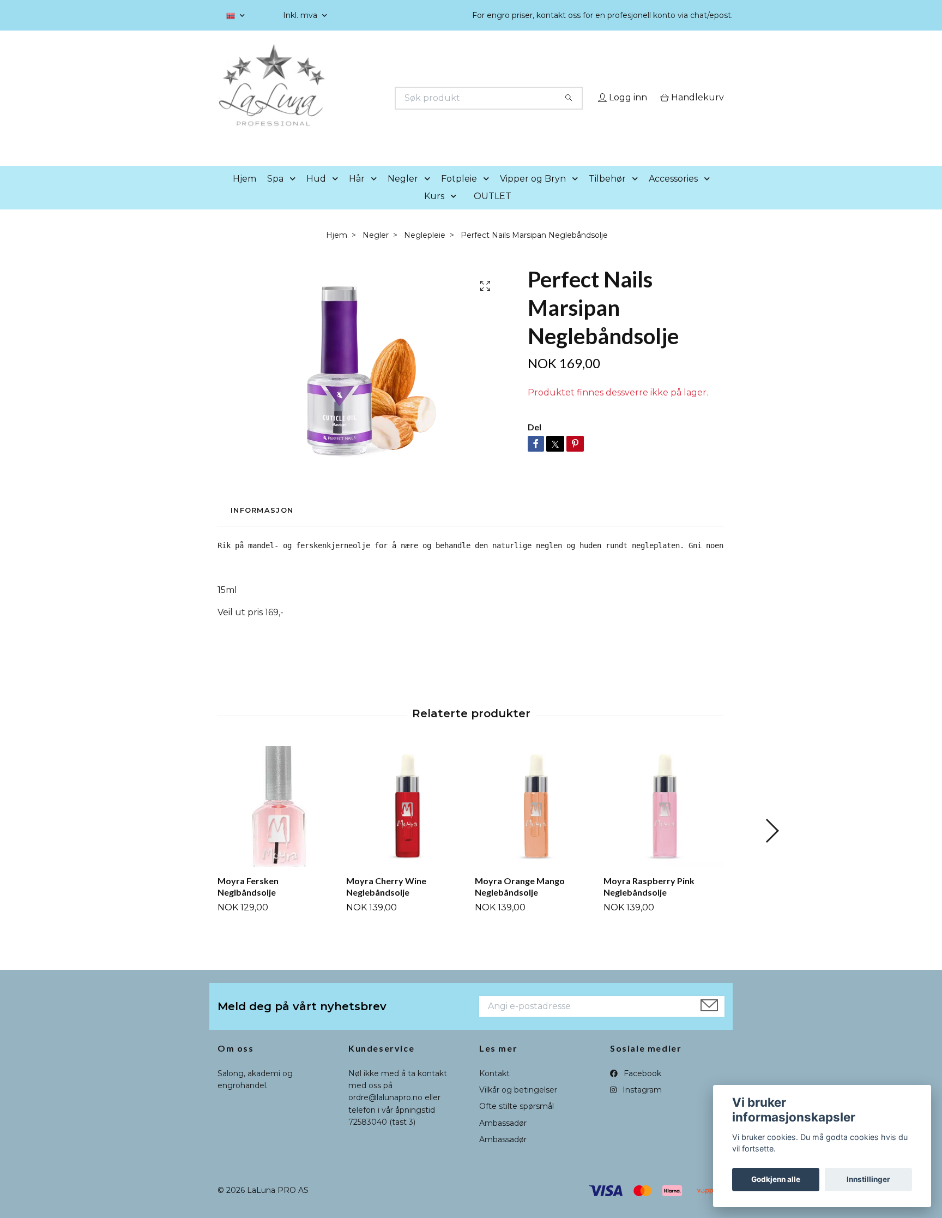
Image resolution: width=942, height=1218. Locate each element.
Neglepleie (424, 250)
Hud (316, 194)
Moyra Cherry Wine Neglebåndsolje (386, 902)
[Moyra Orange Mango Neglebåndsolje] (535, 821)
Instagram (641, 1105)
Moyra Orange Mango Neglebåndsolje (520, 902)
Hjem (244, 194)
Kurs (434, 211)
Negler (403, 194)
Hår (357, 194)
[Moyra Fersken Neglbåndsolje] (278, 821)
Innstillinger (868, 1179)
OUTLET (492, 211)
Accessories (673, 194)
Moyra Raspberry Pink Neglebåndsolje (649, 902)
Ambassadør (503, 1138)
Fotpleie (459, 194)
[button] (295, 194)
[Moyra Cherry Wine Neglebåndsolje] (406, 821)
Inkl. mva (301, 15)
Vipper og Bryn (533, 194)
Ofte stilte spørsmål (516, 1122)
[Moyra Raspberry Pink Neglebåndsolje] (663, 821)
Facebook (641, 1089)
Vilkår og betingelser (518, 1105)
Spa (275, 194)
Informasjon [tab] (262, 526)
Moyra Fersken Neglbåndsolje (248, 902)
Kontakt (494, 1089)
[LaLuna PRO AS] (344, 98)
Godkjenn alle (775, 1179)
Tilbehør (607, 194)
